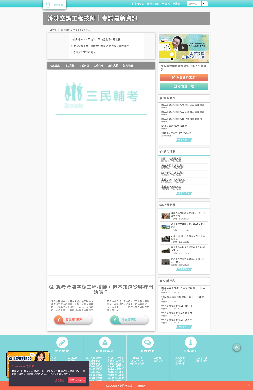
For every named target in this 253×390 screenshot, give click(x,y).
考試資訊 (55, 65)
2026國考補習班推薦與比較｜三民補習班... (182, 298)
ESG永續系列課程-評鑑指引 (176, 306)
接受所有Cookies (77, 380)
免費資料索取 (185, 77)
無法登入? (178, 3)
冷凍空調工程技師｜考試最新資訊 (93, 18)
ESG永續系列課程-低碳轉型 (176, 320)
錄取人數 (113, 65)
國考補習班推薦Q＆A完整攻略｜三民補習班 (183, 289)
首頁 (54, 30)
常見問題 (128, 65)
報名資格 (69, 65)
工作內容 (99, 65)
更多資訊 (60, 380)
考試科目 (84, 65)
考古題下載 (185, 86)
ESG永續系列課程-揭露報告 (176, 313)
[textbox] (194, 3)
